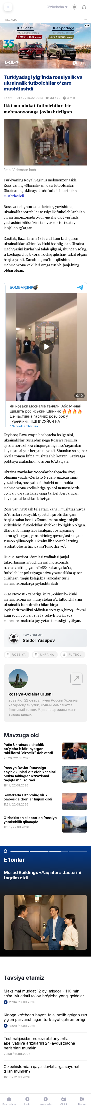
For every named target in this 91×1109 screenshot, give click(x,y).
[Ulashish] (84, 7)
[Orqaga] (8, 7)
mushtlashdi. (14, 195)
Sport (8, 98)
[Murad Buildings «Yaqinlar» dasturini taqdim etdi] (45, 911)
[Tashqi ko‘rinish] (74, 7)
